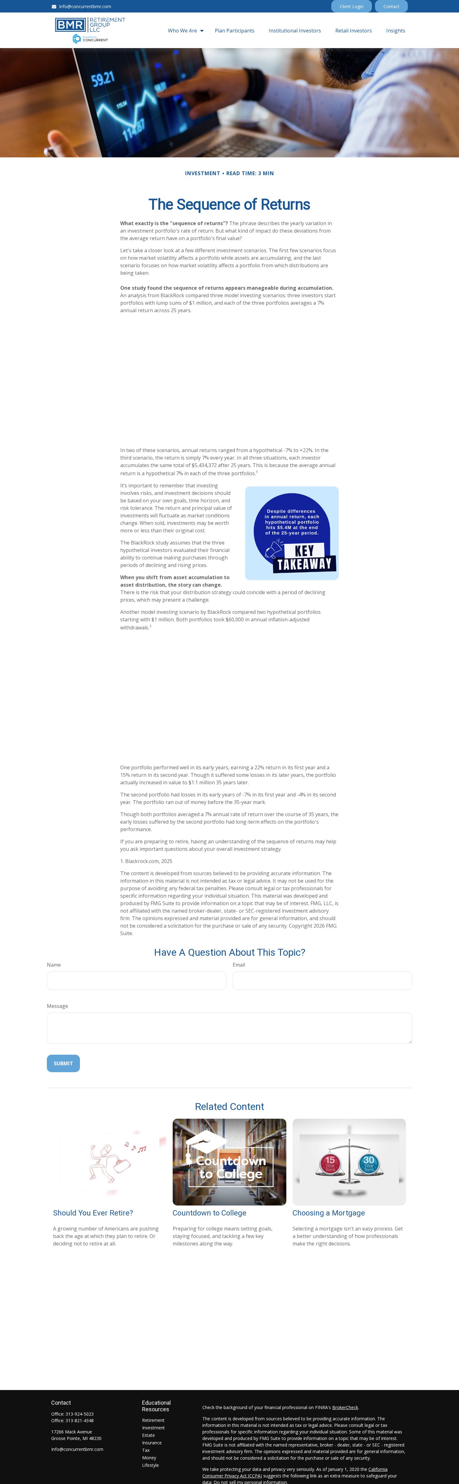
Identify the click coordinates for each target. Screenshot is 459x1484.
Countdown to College (209, 1213)
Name (54, 964)
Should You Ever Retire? (93, 1213)
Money (149, 1458)
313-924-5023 (80, 1414)
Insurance (152, 1443)
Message (57, 1006)
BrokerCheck (345, 1407)
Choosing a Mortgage (329, 1213)
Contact (391, 6)
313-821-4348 (80, 1420)
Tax (146, 1450)
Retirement (153, 1420)
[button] (184, 30)
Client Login (351, 6)
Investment (153, 1428)
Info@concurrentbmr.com (85, 6)
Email (239, 964)
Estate (148, 1435)
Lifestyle (150, 1465)
